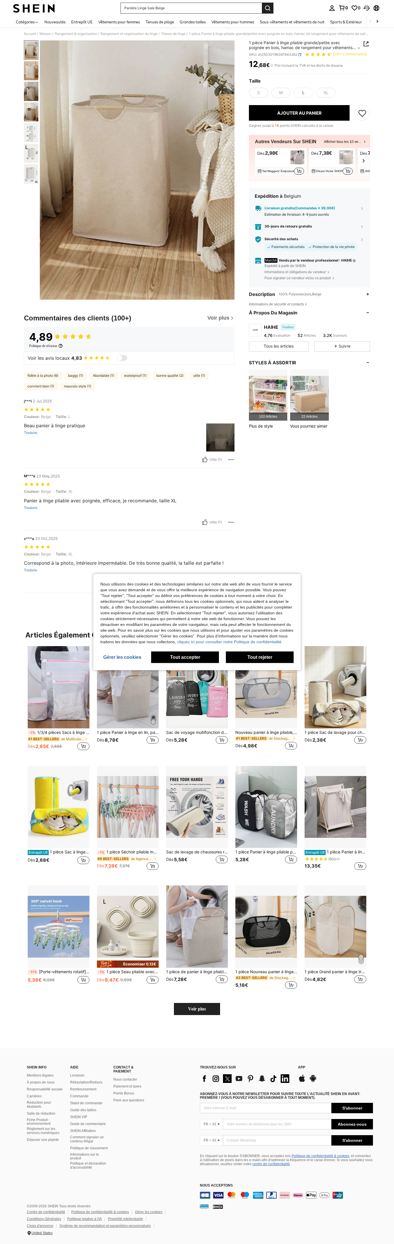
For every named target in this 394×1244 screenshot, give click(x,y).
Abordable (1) (103, 375)
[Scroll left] (370, 21)
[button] (366, 8)
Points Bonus (123, 1093)
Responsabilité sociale (45, 1089)
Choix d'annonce (40, 1226)
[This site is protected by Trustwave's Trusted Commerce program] (204, 1206)
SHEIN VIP (78, 1117)
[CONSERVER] (362, 113)
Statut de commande (86, 1103)
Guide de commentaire (88, 1124)
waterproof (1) (135, 375)
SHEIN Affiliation (83, 1131)
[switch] (122, 358)
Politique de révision (43, 346)
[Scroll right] (377, 21)
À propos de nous (41, 1082)
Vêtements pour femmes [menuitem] (119, 22)
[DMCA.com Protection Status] (218, 1206)
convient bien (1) (40, 386)
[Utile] (204, 459)
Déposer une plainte (43, 1140)
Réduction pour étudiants (39, 1105)
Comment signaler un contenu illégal (87, 1139)
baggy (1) (75, 375)
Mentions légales (40, 1075)
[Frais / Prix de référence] (271, 66)
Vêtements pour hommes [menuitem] (232, 22)
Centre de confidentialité (46, 1212)
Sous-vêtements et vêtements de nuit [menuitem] (292, 22)
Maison (45, 34)
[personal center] (332, 8)
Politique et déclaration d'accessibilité (88, 1165)
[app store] (302, 1081)
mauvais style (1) (77, 386)
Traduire (30, 433)
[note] (128, 964)
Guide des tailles (83, 1110)
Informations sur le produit (84, 1156)
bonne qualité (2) (169, 375)
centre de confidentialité (271, 1164)
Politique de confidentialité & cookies (320, 1156)
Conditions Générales (44, 1219)
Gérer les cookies (148, 1212)
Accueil (30, 34)
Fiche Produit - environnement (38, 1122)
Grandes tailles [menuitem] (193, 22)
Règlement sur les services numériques (43, 1131)
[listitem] (281, 162)
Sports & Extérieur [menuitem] (346, 22)
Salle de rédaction (41, 1113)
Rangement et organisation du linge (129, 34)
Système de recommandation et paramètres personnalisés (105, 1226)
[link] (343, 7)
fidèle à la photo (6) (42, 375)
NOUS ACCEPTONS (216, 1185)
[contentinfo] (286, 1195)
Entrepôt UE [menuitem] (82, 22)
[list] (246, 1078)
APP (301, 1067)
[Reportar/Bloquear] (231, 459)
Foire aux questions (128, 1100)
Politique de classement (89, 1148)
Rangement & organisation (76, 34)
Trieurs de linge (173, 34)
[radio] (258, 93)
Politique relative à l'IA (84, 1219)
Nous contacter (125, 1079)
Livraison (77, 1075)
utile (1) (199, 375)
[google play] (313, 1081)
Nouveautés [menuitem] (54, 22)
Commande (79, 1096)
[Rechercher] (267, 8)
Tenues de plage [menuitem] (160, 22)
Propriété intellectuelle (125, 1219)
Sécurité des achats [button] (281, 239)
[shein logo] (34, 8)
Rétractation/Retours (86, 1082)
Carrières (34, 1096)
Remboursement (83, 1089)
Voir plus (197, 1008)
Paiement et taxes (127, 1086)
